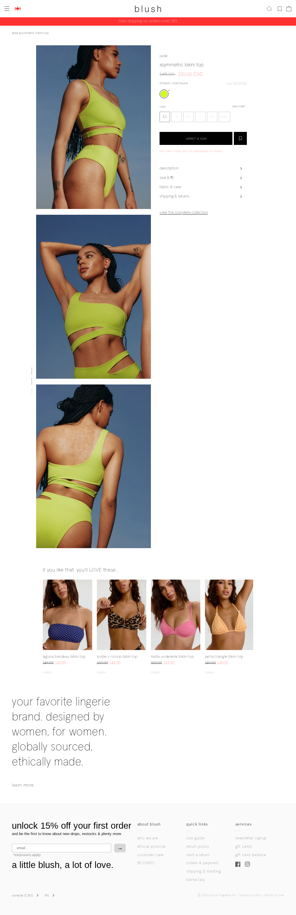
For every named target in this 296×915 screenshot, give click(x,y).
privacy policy (250, 895)
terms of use (274, 895)
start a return (198, 855)
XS (165, 117)
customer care (150, 855)
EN (47, 895)
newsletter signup (251, 838)
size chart (238, 106)
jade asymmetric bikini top (30, 33)
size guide (195, 838)
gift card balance (250, 855)
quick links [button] (197, 824)
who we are (147, 838)
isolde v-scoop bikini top (117, 657)
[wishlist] (279, 8)
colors (47, 672)
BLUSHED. (146, 863)
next (88, 615)
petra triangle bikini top (224, 657)
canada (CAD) (22, 895)
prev (46, 615)
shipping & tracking (203, 871)
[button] (6, 8)
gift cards (243, 847)
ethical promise (151, 847)
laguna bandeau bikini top (64, 657)
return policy (197, 847)
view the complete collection (184, 212)
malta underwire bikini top (172, 657)
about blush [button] (149, 824)
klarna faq (195, 880)
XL (212, 117)
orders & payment (202, 863)
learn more (23, 785)
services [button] (243, 824)
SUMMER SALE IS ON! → (148, 21)
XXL (224, 117)
